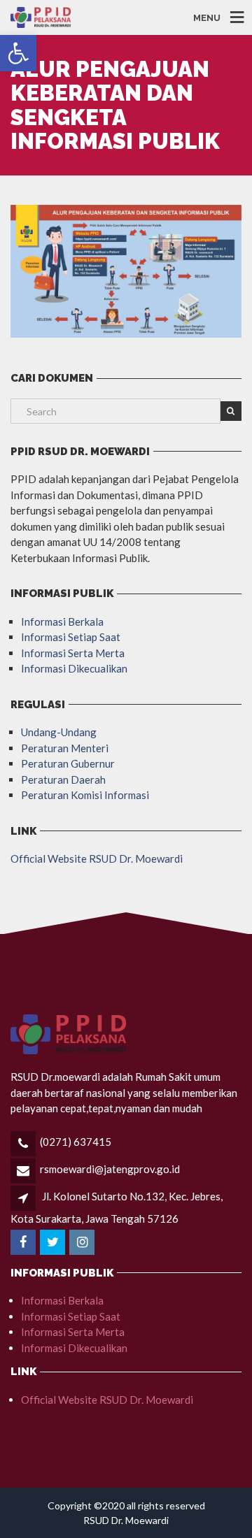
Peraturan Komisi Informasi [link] (85, 795)
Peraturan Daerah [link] (63, 779)
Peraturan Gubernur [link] (68, 763)
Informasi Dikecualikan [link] (74, 668)
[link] (18, 53)
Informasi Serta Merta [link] (73, 653)
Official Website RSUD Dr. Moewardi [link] (96, 858)
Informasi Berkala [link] (62, 621)
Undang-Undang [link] (59, 732)
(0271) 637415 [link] (75, 1141)
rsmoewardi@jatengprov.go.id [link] (110, 1169)
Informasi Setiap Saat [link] (70, 637)
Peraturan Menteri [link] (64, 748)
